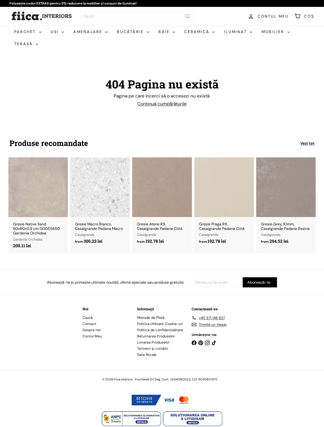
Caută (88, 317)
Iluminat (236, 31)
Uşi (55, 31)
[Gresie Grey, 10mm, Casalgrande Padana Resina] (286, 203)
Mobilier (274, 31)
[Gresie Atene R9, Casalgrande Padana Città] (162, 203)
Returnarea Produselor (156, 336)
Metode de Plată (150, 317)
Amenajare (88, 31)
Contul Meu (92, 336)
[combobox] (137, 16)
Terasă (24, 43)
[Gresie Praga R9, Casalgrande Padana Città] (224, 203)
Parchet (26, 31)
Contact (89, 323)
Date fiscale (147, 354)
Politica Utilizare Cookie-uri (160, 323)
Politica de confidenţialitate (160, 330)
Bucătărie (131, 31)
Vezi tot (307, 143)
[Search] (187, 16)
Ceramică (197, 31)
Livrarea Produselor (153, 342)
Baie (164, 31)
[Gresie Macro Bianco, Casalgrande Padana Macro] (100, 203)
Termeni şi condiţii (152, 348)
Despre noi (92, 330)
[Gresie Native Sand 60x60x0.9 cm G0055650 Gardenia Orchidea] (38, 205)
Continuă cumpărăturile (162, 104)
